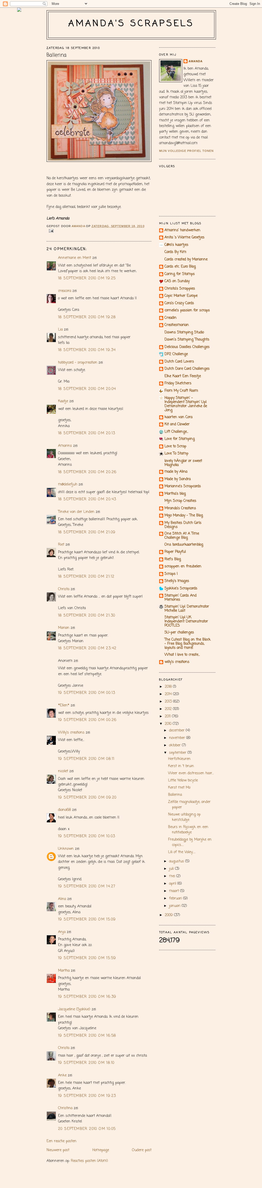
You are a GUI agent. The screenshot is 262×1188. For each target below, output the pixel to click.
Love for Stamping (180, 439)
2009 (169, 915)
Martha (64, 970)
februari (176, 898)
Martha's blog (175, 493)
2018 (169, 687)
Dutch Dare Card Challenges (187, 369)
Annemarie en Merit (74, 258)
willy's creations (177, 662)
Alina (62, 899)
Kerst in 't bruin (181, 766)
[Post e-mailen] (51, 230)
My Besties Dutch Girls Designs (183, 525)
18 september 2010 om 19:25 (87, 278)
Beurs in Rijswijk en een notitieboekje (188, 829)
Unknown (66, 849)
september (178, 753)
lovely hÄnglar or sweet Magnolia (183, 463)
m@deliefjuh (67, 484)
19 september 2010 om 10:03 (86, 836)
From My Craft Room (181, 391)
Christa (63, 589)
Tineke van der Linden (76, 512)
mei (172, 876)
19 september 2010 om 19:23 (87, 1096)
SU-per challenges (179, 632)
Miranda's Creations (180, 508)
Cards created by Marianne (186, 259)
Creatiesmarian (177, 325)
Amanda (196, 61)
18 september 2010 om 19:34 (87, 350)
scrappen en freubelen (183, 566)
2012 (169, 709)
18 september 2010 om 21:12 (86, 576)
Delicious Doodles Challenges (187, 347)
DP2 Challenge (176, 354)
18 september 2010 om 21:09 (86, 532)
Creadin (171, 318)
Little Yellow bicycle (183, 780)
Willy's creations (71, 732)
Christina (65, 1108)
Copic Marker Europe (181, 296)
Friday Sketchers (178, 383)
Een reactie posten (62, 1141)
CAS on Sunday (177, 281)
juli (172, 869)
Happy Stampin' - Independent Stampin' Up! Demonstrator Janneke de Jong (186, 404)
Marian (63, 628)
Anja (62, 932)
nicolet (63, 771)
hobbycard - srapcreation (77, 362)
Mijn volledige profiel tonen (186, 150)
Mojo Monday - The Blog (184, 515)
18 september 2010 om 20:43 (87, 499)
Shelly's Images (177, 581)
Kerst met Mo (179, 787)
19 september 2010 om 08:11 (86, 759)
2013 (169, 701)
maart (174, 891)
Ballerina (175, 795)
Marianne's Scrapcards (183, 486)
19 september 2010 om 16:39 (87, 997)
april (173, 883)
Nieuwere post (58, 1150)
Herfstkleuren (179, 759)
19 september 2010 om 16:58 (87, 1035)
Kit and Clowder (177, 424)
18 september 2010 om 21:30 (86, 615)
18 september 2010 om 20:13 (86, 433)
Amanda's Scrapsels (131, 23)
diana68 (64, 810)
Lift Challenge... (176, 431)
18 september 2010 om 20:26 (87, 472)
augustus (177, 861)
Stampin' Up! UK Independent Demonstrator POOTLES (186, 621)
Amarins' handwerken (182, 230)
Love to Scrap (175, 446)
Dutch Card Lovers (179, 361)
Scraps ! (171, 574)
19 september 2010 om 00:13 (86, 693)
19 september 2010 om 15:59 (87, 958)
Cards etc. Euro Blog (180, 266)
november (177, 738)
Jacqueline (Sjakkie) (74, 1009)
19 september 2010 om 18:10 (86, 1063)
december (177, 730)
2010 (169, 724)
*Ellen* (63, 705)
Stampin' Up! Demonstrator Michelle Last (187, 608)
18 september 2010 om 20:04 (87, 389)
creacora (64, 291)
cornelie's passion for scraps (187, 310)
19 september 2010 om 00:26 (87, 720)
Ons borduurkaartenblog (184, 544)
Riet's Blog (173, 559)
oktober (175, 745)
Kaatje (63, 401)
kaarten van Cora (178, 417)
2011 (168, 716)
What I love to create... (182, 654)
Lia (60, 329)
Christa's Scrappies (180, 288)
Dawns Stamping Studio (184, 332)
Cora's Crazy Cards (179, 303)
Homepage (100, 1150)
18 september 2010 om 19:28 (87, 317)
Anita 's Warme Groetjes (184, 237)
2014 (169, 694)
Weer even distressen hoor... (191, 773)
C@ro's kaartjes (176, 245)
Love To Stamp (176, 453)
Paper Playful (175, 552)
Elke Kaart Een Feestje (183, 376)
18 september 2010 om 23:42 (87, 648)
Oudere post (141, 1150)
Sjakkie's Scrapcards (181, 588)
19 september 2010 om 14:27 (86, 886)
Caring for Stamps (180, 274)
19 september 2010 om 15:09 (87, 919)
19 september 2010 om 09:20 (87, 797)
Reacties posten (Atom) (89, 1161)
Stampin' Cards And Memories (180, 597)
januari (175, 906)
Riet (61, 544)
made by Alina (176, 471)
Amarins (65, 446)
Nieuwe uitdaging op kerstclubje (184, 817)
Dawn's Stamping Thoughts (187, 339)
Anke (62, 1075)
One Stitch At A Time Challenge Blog (182, 535)
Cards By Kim (175, 252)
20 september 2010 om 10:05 (87, 1129)
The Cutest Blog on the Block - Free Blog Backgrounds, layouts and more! (188, 644)
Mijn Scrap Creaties (180, 501)
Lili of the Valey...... (181, 852)
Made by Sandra (178, 479)
